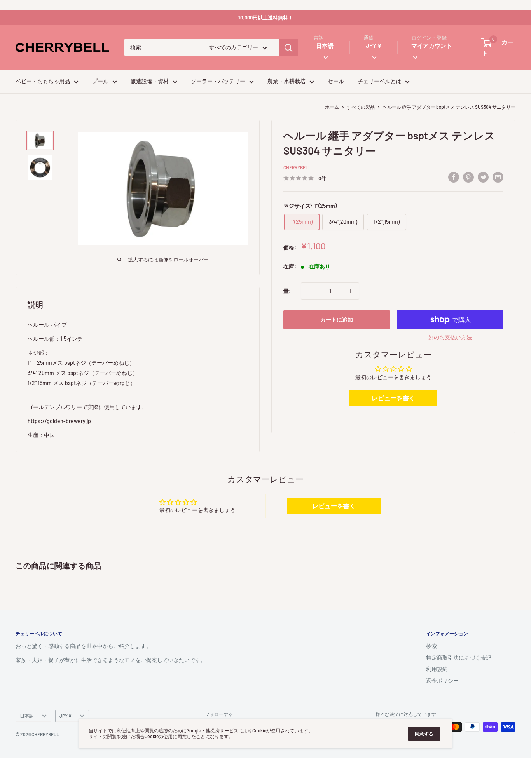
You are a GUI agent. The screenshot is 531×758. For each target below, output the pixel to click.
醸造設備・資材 (150, 81)
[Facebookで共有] (453, 177)
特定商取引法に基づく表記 (458, 657)
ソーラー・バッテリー (218, 81)
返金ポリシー (442, 680)
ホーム (332, 107)
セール (336, 81)
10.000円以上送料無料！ (265, 17)
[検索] (288, 47)
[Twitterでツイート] (483, 177)
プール (100, 81)
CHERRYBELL (297, 168)
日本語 (27, 715)
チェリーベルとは (379, 81)
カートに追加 (336, 319)
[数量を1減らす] (309, 291)
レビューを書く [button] (393, 398)
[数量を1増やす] (350, 291)
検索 (431, 646)
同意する (424, 733)
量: (287, 291)
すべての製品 (361, 107)
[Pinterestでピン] (468, 177)
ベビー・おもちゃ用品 (43, 81)
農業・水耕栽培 (286, 81)
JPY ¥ (65, 715)
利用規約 (437, 669)
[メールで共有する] (498, 177)
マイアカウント (431, 45)
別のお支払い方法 (450, 337)
